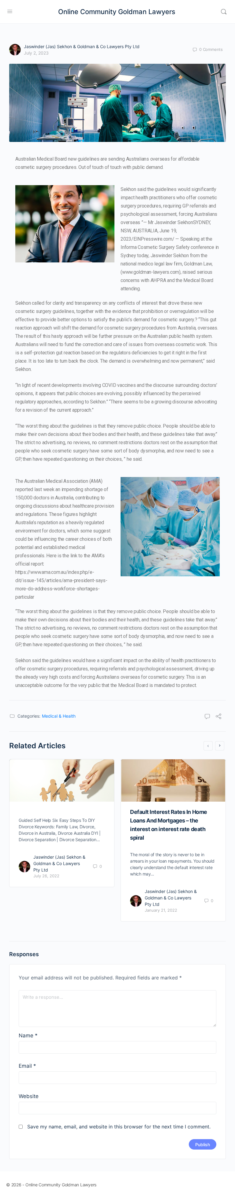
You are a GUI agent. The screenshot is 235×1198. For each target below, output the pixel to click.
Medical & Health (59, 716)
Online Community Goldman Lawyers (116, 12)
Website (29, 1096)
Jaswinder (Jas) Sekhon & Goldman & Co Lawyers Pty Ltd (82, 46)
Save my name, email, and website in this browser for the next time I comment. (119, 1127)
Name (28, 1035)
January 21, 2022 (161, 910)
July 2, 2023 (36, 52)
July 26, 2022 (46, 875)
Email (27, 1066)
